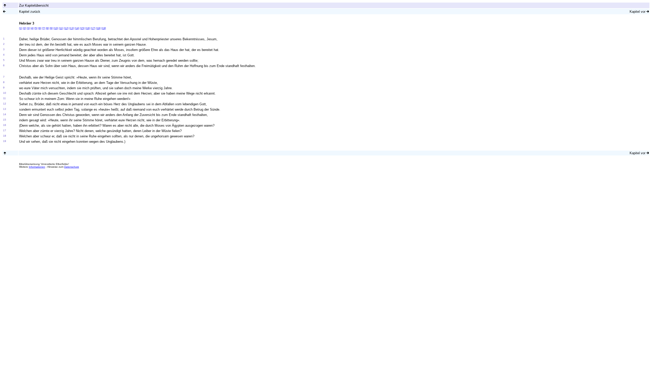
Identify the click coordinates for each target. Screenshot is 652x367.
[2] (24, 28)
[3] (28, 28)
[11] (61, 28)
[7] (43, 28)
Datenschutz (71, 166)
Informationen (37, 166)
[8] (47, 28)
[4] (32, 28)
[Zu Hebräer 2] (4, 11)
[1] (20, 28)
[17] (93, 28)
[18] (98, 28)
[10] (55, 28)
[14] (77, 28)
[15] (82, 28)
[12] (66, 28)
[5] (35, 28)
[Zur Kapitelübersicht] (5, 5)
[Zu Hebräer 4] (647, 11)
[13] (71, 28)
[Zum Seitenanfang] (5, 153)
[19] (103, 28)
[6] (39, 28)
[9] (51, 28)
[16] (87, 28)
